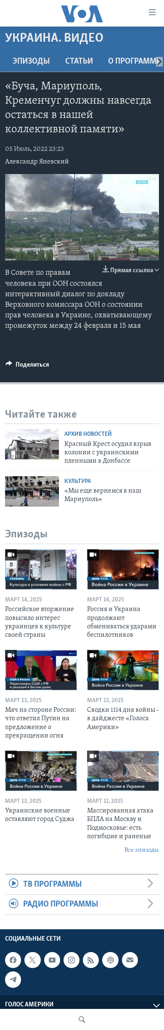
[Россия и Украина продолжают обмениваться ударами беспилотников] (123, 569)
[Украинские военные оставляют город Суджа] (41, 771)
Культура (77, 481)
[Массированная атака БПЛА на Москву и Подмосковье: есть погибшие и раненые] (123, 771)
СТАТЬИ (79, 61)
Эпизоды (31, 61)
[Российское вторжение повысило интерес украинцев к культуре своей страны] (41, 569)
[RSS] (91, 960)
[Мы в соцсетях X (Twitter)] (32, 960)
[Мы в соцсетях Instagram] (71, 960)
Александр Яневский (37, 161)
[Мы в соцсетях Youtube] (52, 960)
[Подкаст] (110, 960)
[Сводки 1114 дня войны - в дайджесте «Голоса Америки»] (123, 670)
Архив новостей (88, 434)
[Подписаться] (130, 960)
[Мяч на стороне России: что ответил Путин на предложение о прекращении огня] (41, 670)
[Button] (27, 367)
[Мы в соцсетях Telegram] (13, 979)
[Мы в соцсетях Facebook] (13, 960)
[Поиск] (82, 1019)
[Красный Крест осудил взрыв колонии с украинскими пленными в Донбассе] (32, 444)
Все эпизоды (141, 850)
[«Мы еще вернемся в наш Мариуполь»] (32, 491)
